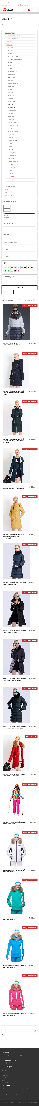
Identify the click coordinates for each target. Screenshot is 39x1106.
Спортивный (12, 155)
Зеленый (9, 271)
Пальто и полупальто (13, 36)
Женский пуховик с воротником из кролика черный (14, 631)
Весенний (11, 54)
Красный (5, 271)
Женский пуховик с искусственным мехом (11, 344)
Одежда (7, 192)
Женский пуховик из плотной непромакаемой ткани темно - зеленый (14, 440)
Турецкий (11, 113)
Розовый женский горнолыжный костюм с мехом (14, 1014)
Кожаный (12, 164)
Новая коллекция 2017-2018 (16, 60)
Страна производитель (15, 180)
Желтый (9, 267)
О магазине (16, 2)
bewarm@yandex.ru (7, 1063)
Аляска (10, 69)
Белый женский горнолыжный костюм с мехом (14, 870)
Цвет (9, 183)
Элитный (11, 158)
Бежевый (5, 267)
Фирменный (12, 78)
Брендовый (11, 92)
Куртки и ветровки (12, 39)
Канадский (11, 116)
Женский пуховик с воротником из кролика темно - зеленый (14, 727)
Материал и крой (13, 161)
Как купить (4, 2)
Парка (10, 66)
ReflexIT (11, 1102)
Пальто (10, 63)
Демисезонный (13, 125)
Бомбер (10, 146)
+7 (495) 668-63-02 (9, 1061)
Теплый (10, 149)
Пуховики (9, 45)
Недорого (11, 134)
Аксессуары (8, 195)
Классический (12, 72)
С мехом (10, 128)
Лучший (10, 89)
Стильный (11, 86)
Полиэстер (8, 246)
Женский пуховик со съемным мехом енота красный (14, 775)
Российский (12, 110)
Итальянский (12, 101)
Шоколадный (28, 267)
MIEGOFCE (8, 228)
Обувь (7, 189)
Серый (22, 267)
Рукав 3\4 (12, 173)
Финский (11, 104)
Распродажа (12, 122)
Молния (12, 176)
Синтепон (13, 167)
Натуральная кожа (11, 242)
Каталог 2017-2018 (13, 131)
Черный (15, 271)
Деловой (11, 81)
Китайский (11, 107)
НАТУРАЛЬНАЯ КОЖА (11, 239)
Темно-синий (25, 267)
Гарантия (22, 2)
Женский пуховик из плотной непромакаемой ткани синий (13, 487)
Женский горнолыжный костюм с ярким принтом (14, 823)
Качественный (12, 75)
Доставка (10, 2)
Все (35, 1031)
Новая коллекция (10, 186)
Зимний (10, 48)
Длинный (11, 143)
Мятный (18, 267)
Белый (12, 271)
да (6, 281)
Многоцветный (15, 267)
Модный (10, 98)
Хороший (11, 95)
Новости (4, 1080)
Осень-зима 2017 (13, 57)
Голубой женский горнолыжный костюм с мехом (14, 966)
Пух (11, 170)
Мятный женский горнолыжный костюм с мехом (14, 918)
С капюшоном (12, 140)
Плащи (8, 42)
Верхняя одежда (10, 33)
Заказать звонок (8, 5)
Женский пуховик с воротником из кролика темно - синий (14, 679)
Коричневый (12, 267)
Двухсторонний (13, 84)
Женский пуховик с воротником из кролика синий (14, 583)
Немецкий (11, 119)
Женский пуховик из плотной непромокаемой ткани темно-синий (14, 393)
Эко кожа (8, 256)
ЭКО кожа (8, 249)
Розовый (18, 271)
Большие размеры (14, 137)
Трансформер (12, 152)
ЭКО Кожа (8, 253)
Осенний (10, 51)
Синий (32, 267)
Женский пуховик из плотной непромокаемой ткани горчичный (13, 536)
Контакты (27, 2)
